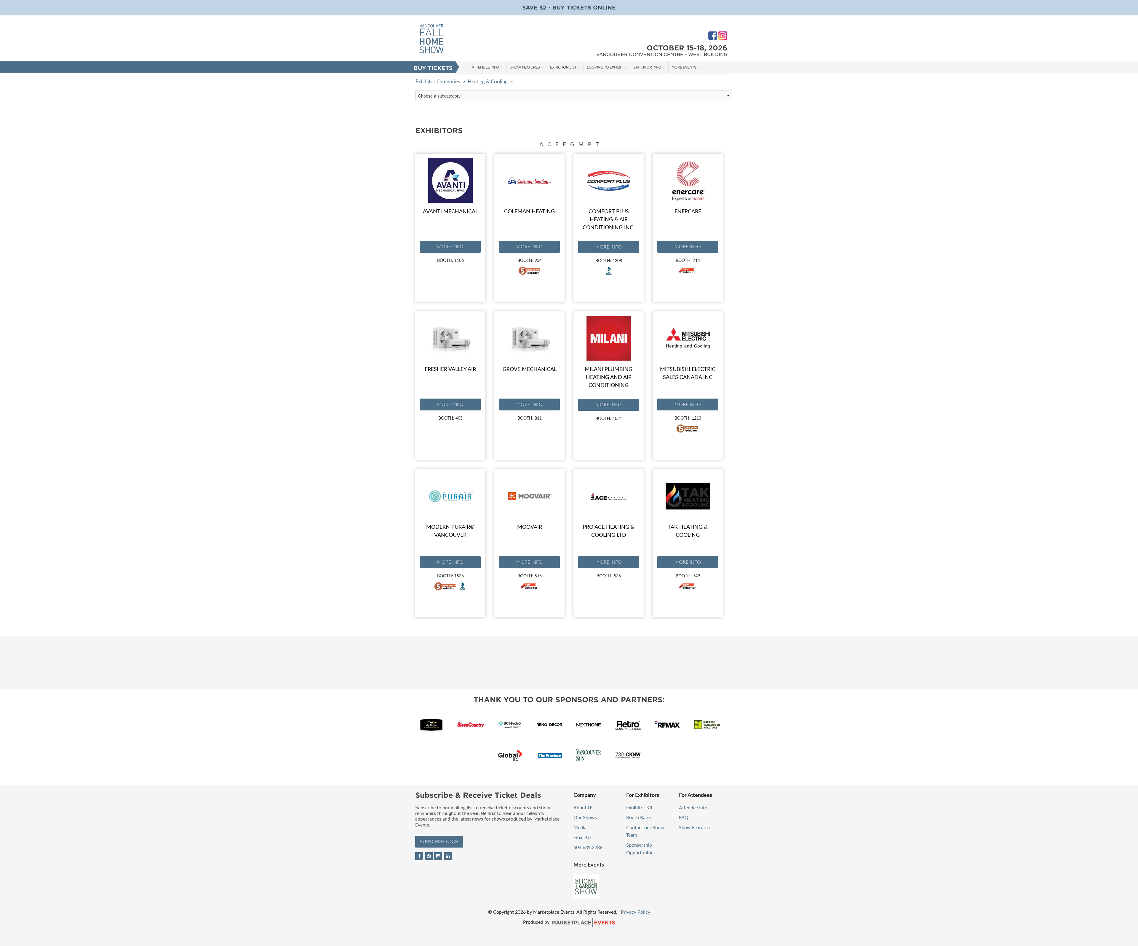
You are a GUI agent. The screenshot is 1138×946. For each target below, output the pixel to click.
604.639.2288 (587, 847)
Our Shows (585, 817)
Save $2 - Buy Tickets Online (569, 7)
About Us (583, 807)
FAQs (685, 817)
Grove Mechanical (530, 369)
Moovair (529, 527)
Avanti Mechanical (450, 211)
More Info (450, 246)
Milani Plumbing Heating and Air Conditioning (608, 377)
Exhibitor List (563, 67)
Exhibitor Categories (437, 81)
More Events (684, 67)
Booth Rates (639, 817)
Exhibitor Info (647, 67)
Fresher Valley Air (450, 369)
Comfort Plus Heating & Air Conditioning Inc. (608, 219)
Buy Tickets (433, 68)
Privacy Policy (635, 912)
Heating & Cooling (488, 81)
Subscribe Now (439, 841)
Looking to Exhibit (605, 67)
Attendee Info (485, 67)
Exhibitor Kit (639, 807)
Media (579, 827)
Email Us (582, 837)
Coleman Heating (529, 211)
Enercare (688, 211)
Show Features (524, 67)
